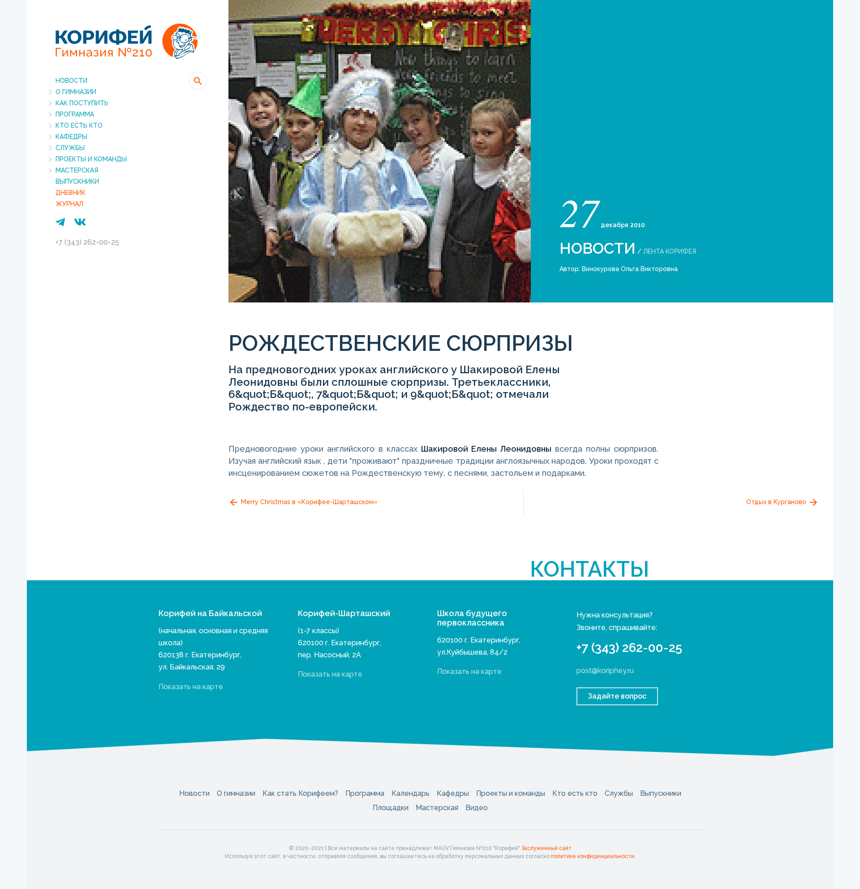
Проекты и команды (91, 159)
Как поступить (82, 103)
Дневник (71, 192)
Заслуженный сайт (546, 848)
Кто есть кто (79, 125)
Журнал (69, 203)
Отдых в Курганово (777, 501)
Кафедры (71, 136)
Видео (476, 807)
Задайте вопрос (617, 696)
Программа (75, 114)
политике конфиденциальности (592, 856)
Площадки (390, 807)
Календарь (410, 793)
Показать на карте (191, 686)
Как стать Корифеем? (300, 793)
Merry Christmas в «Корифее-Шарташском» (308, 501)
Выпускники (77, 181)
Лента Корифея (669, 251)
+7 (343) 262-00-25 (87, 242)
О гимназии (76, 91)
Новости (71, 80)
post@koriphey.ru (605, 670)
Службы (70, 147)
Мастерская (77, 170)
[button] (198, 81)
